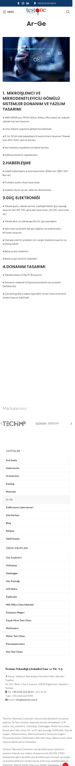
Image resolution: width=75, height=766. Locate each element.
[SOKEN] (53, 423)
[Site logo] (36, 11)
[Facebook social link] (18, 3)
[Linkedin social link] (27, 3)
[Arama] (68, 11)
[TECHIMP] (19, 423)
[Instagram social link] (23, 3)
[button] (71, 423)
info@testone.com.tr (27, 699)
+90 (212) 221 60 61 (46, 3)
